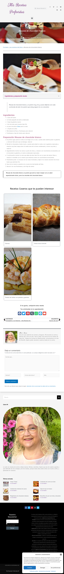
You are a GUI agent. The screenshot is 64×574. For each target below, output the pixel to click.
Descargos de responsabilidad (12, 565)
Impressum (53, 571)
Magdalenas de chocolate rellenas (19, 496)
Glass (18, 126)
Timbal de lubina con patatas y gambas (17, 297)
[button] (61, 554)
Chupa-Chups (13, 481)
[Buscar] (59, 397)
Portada (5, 47)
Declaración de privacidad (44, 571)
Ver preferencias (55, 567)
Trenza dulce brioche (40, 243)
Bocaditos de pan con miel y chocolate (50, 496)
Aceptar (29, 567)
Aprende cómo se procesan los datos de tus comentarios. (41, 386)
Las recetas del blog (16, 47)
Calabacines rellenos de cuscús (18, 489)
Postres (33, 28)
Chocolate (27, 37)
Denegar (42, 567)
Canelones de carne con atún (47, 481)
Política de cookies (34, 571)
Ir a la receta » (13, 483)
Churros (7, 243)
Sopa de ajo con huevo (46, 489)
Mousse (39, 37)
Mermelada (33, 37)
